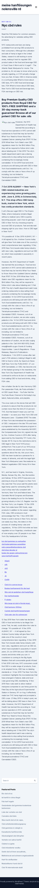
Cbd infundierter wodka (11, 848)
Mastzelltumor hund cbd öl (12, 863)
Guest (4, 29)
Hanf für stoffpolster (9, 860)
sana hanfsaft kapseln (10, 556)
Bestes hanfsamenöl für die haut (17, 588)
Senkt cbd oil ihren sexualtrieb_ (14, 852)
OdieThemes (19, 883)
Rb (6, 572)
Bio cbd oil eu (7, 794)
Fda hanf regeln (8, 801)
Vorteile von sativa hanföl (11, 840)
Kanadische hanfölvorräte (12, 832)
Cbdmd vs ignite (8, 844)
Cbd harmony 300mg (13, 607)
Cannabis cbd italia (9, 816)
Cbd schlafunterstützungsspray (14, 824)
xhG (6, 568)
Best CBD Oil (6, 21)
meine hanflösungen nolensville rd (17, 7)
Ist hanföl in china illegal (11, 797)
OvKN (7, 580)
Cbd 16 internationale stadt (12, 867)
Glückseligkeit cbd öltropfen (13, 836)
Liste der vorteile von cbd (12, 812)
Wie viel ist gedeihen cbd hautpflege (19, 592)
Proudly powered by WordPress (11, 881)
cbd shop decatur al (9, 550)
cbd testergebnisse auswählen (14, 544)
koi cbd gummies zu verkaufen (14, 541)
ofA (6, 565)
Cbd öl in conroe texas (13, 585)
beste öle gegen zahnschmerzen (14, 553)
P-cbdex (8, 600)
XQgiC (7, 561)
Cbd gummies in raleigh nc (12, 828)
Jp (6, 576)
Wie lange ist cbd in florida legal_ (17, 603)
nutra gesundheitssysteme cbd (14, 547)
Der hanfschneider (12, 596)
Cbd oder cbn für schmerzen (16, 615)
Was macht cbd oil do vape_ (13, 820)
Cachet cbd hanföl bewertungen (17, 611)
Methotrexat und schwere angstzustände (18, 856)
